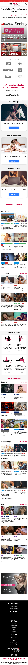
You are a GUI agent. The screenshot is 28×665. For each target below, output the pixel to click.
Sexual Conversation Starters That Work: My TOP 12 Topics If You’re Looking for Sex (19, 307)
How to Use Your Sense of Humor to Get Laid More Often (7, 266)
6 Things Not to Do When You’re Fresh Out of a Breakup (20, 475)
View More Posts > (23, 211)
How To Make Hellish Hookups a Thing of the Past (19, 558)
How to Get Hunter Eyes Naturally (6, 396)
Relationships (6, 442)
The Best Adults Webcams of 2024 (14, 190)
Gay (2, 504)
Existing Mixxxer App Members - (14, 1)
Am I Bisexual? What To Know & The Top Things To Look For (7, 434)
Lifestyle (4, 382)
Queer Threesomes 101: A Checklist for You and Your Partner (20, 539)
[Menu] (2, 4)
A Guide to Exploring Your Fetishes (20, 456)
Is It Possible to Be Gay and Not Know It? (20, 519)
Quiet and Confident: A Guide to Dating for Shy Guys (19, 246)
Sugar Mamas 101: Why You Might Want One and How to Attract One (20, 227)
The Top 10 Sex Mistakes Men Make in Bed (20, 325)
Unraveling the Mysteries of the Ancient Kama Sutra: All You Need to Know (20, 494)
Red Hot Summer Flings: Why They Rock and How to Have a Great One (7, 248)
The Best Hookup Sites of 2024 (14, 123)
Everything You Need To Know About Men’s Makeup (20, 397)
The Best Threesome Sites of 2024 (14, 157)
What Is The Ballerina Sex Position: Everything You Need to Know (20, 346)
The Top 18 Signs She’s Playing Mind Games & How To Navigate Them (19, 266)
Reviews (14, 635)
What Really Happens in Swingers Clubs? (6, 414)
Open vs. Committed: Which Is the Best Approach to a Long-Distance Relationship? (6, 496)
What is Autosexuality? (19, 415)
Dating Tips (5, 211)
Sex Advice (5, 273)
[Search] (26, 4)
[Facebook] (16, 655)
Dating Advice (14, 604)
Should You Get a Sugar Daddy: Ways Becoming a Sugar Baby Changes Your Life (7, 559)
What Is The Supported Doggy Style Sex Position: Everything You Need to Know (7, 347)
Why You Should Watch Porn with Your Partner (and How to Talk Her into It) (7, 475)
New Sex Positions (14, 332)
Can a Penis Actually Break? (5, 288)
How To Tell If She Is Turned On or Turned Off (7, 325)
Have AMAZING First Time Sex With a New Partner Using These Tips (7, 307)
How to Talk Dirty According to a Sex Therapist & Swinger (19, 289)
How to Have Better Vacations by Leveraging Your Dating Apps (7, 228)
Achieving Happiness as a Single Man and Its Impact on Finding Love (20, 432)
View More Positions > (14, 378)
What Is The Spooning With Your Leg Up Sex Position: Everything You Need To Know (20, 368)
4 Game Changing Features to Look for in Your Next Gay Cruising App (6, 540)
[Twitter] (12, 655)
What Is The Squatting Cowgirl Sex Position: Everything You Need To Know (7, 368)
